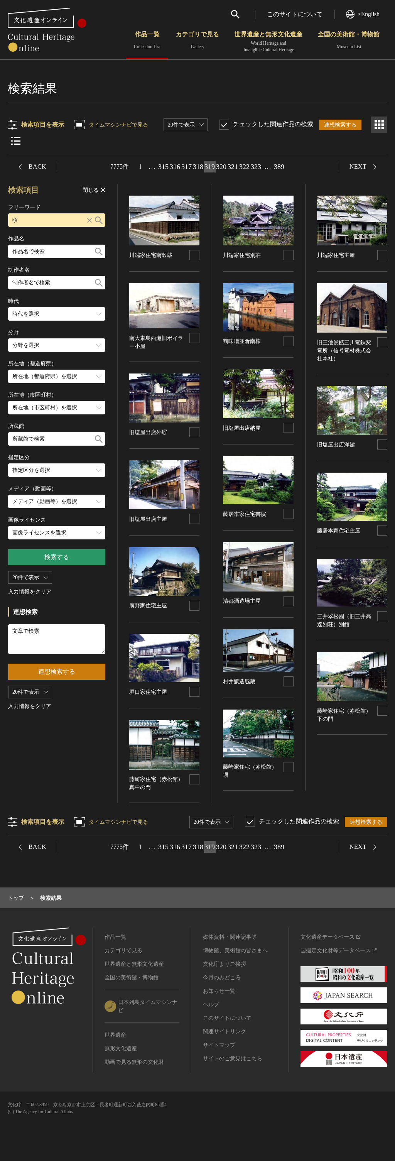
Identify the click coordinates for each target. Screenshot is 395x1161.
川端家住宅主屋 (336, 255)
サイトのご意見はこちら (232, 1058)
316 (175, 167)
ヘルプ (211, 1004)
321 (233, 167)
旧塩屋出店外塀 (148, 432)
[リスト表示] (16, 141)
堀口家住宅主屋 (148, 692)
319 (209, 167)
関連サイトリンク (224, 1031)
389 (279, 167)
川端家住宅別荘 (242, 255)
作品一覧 (147, 40)
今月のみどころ (222, 977)
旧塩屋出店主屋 (148, 519)
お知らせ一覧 (219, 991)
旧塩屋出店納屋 (242, 428)
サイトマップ (219, 1045)
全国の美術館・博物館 (349, 40)
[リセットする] (89, 220)
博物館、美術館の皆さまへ (235, 950)
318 (198, 167)
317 (186, 167)
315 (163, 167)
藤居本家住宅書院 (244, 514)
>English (369, 14)
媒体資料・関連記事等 (230, 937)
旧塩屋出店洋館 (336, 445)
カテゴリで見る (197, 40)
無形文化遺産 (121, 1048)
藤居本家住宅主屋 (338, 531)
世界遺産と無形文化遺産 (268, 41)
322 (244, 167)
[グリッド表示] (379, 125)
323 (256, 167)
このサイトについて (294, 14)
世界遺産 (115, 1035)
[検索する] (98, 220)
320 (221, 167)
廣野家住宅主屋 (148, 605)
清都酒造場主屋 (242, 601)
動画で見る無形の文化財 (134, 1062)
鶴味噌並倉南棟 (242, 341)
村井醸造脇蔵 (239, 681)
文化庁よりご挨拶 (224, 964)
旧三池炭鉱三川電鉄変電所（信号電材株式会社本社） (344, 351)
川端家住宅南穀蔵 (150, 255)
